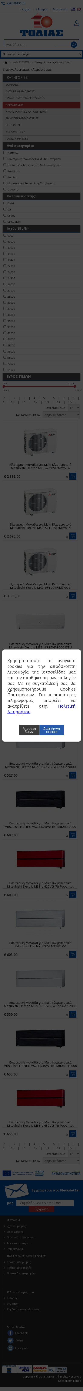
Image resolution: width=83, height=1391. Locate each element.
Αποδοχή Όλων (29, 730)
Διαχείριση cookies (51, 730)
